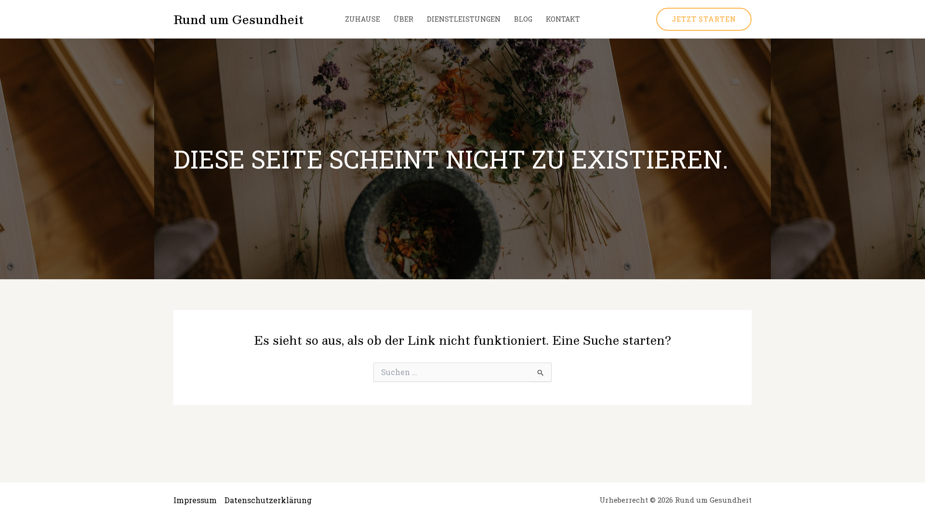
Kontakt (563, 19)
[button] (704, 19)
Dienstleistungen (464, 19)
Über (403, 19)
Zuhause (362, 19)
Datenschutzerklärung (268, 500)
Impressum (195, 500)
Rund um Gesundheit (238, 19)
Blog (523, 19)
